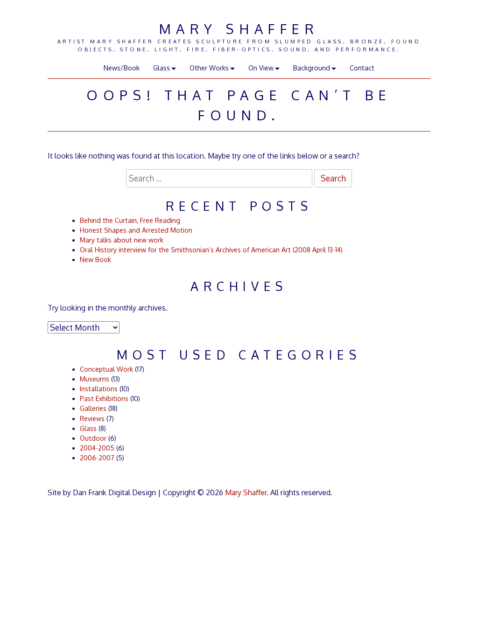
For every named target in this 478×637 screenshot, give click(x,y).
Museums (94, 379)
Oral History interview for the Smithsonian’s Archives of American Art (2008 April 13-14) (211, 250)
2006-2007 (97, 458)
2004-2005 (97, 448)
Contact (362, 68)
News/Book (122, 68)
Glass (88, 428)
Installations (99, 389)
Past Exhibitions (104, 398)
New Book (95, 259)
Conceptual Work (106, 369)
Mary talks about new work (121, 240)
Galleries (93, 408)
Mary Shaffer (239, 28)
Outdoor (93, 438)
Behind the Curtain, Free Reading (130, 220)
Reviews (92, 418)
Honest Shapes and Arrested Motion (136, 230)
